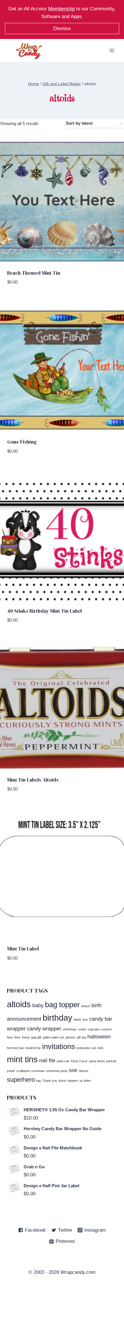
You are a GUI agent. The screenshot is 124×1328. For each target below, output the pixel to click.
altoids (19, 1004)
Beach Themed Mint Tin (33, 272)
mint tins (22, 1059)
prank (11, 1071)
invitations (58, 1046)
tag (38, 1080)
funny (26, 1037)
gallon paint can (53, 1037)
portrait (111, 1061)
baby (38, 1005)
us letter (85, 1080)
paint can (63, 1061)
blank (77, 1019)
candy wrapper (44, 1029)
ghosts (70, 1037)
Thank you (49, 1080)
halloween (99, 1037)
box (85, 1019)
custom (106, 1029)
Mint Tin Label (23, 948)
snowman (38, 1071)
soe (73, 1070)
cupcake (94, 1029)
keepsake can (86, 1048)
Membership (61, 8)
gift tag (81, 1037)
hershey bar (15, 1048)
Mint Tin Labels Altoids (33, 779)
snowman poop (56, 1071)
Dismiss (62, 28)
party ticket (97, 1061)
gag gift (36, 1037)
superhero (21, 1079)
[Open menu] (111, 50)
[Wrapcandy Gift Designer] (28, 51)
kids (101, 1048)
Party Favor (79, 1061)
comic (82, 1029)
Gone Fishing (22, 441)
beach (85, 1006)
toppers (72, 1080)
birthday (57, 1017)
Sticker (84, 1071)
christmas (69, 1029)
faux (10, 1037)
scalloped (23, 1071)
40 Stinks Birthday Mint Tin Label (44, 611)
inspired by (33, 1048)
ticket (62, 1080)
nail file (47, 1060)
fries (17, 1037)
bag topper (62, 1004)
